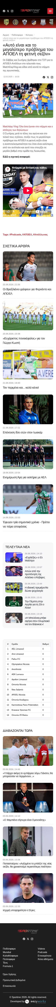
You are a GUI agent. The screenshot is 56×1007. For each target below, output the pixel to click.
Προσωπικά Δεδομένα (14, 980)
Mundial (7, 952)
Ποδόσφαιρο (17, 35)
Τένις (5, 962)
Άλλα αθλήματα (45, 959)
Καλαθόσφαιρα (10, 955)
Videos (41, 948)
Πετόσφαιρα (9, 959)
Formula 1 (8, 966)
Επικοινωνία (9, 986)
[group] (6, 22)
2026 (24, 997)
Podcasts (42, 952)
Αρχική (6, 35)
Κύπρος (29, 35)
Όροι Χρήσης (9, 974)
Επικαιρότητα (44, 955)
